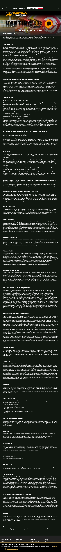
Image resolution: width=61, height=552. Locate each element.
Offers (46, 539)
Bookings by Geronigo (33, 14)
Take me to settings (12, 549)
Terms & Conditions (50, 542)
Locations (22, 8)
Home (15, 8)
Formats (18, 542)
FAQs (46, 540)
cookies (55, 546)
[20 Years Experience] (50, 14)
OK (3, 549)
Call (58, 8)
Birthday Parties (34, 541)
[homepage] (24, 14)
